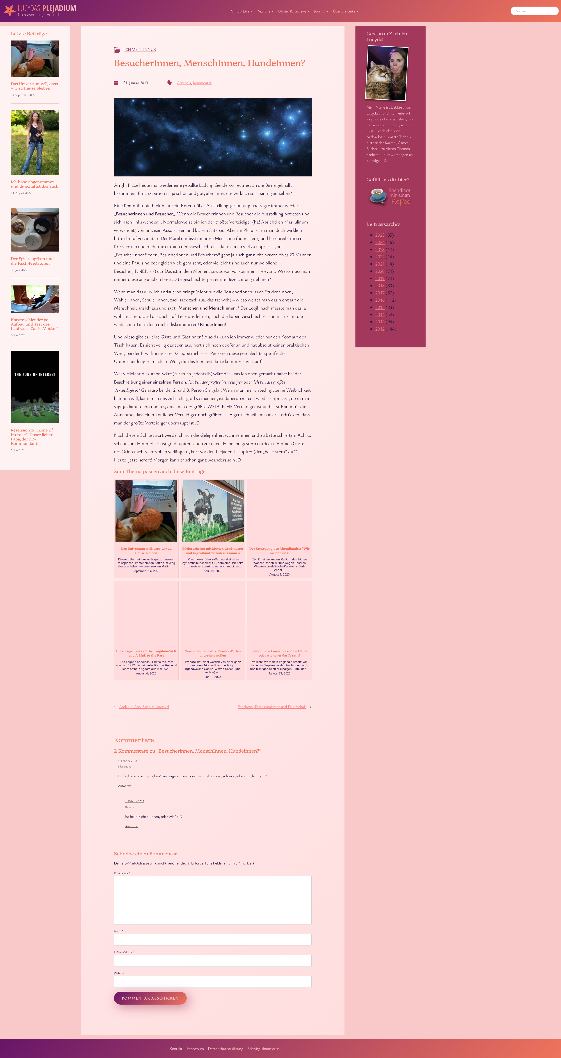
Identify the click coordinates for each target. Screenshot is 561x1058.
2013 (380, 321)
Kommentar (202, 82)
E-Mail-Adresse (124, 952)
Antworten (124, 785)
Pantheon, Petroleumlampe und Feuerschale (272, 706)
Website (119, 973)
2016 (380, 300)
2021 (380, 264)
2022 (380, 256)
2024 (380, 242)
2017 (380, 292)
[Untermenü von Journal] (327, 11)
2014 (380, 314)
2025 (380, 235)
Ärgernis (184, 82)
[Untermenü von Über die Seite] (357, 11)
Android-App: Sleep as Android (144, 706)
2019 (380, 278)
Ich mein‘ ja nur (140, 49)
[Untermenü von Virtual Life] (251, 11)
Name (118, 931)
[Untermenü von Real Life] (273, 11)
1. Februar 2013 (127, 761)
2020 (380, 271)
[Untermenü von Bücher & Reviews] (308, 11)
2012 (380, 329)
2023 (380, 249)
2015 (380, 307)
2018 (380, 285)
